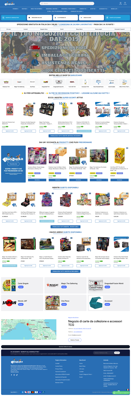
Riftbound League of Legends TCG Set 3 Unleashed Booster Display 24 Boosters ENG (46, 213)
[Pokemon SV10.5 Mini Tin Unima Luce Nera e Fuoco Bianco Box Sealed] (84, 109)
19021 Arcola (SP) (107, 370)
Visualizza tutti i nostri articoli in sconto (65, 135)
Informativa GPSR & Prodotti (62, 374)
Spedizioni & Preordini (61, 377)
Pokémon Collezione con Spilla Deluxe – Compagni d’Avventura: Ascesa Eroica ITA (102, 213)
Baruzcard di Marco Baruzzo (110, 363)
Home (80, 363)
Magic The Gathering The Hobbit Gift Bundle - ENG (98, 167)
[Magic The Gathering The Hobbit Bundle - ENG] (28, 244)
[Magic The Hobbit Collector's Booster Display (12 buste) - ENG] (9, 244)
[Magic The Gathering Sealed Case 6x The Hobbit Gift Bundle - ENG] (78, 156)
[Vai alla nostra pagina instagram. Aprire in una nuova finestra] (14, 375)
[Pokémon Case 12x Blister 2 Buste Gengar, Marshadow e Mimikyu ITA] (58, 156)
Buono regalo (98, 29)
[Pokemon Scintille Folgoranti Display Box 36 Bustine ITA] (28, 109)
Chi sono (8, 29)
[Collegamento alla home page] (17, 361)
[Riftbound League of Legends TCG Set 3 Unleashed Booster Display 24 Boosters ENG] (46, 199)
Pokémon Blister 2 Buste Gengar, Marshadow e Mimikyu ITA (36, 167)
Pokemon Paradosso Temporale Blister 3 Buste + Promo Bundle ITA (121, 123)
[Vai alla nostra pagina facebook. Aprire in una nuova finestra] (11, 375)
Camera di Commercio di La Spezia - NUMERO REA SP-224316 (110, 384)
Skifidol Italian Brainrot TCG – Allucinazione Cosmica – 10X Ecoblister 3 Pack (65, 123)
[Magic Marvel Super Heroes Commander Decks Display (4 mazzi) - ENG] (102, 244)
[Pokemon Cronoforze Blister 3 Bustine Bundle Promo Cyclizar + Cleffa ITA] (102, 109)
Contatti (26, 29)
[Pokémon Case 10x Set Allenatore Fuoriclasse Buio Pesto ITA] (84, 244)
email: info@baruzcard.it (109, 376)
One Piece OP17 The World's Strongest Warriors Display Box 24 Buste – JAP (119, 168)
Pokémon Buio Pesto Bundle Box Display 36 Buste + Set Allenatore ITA (121, 257)
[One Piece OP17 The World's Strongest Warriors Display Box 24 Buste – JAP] (119, 156)
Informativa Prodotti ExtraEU (62, 379)
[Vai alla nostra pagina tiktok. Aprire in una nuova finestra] (17, 375)
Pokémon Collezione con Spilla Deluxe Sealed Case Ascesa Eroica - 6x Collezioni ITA (121, 213)
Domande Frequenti (120, 29)
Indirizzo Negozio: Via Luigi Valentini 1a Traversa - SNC (110, 366)
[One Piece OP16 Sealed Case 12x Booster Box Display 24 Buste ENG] (28, 199)
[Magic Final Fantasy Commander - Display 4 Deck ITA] (46, 109)
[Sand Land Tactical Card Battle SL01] (9, 109)
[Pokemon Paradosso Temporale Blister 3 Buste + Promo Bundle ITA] (121, 109)
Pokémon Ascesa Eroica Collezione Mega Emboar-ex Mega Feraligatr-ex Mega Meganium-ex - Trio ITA (84, 213)
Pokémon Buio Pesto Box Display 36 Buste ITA (64, 257)
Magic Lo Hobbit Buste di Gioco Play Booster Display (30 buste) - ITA (46, 257)
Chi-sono (81, 369)
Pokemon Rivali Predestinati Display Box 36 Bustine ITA (65, 212)
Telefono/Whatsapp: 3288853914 (108, 379)
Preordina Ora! (13, 164)
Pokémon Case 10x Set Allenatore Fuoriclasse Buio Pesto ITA (83, 257)
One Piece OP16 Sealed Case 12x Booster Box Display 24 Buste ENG (28, 213)
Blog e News (79, 29)
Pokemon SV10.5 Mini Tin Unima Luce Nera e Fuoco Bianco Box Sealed (83, 123)
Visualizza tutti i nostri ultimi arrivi (65, 271)
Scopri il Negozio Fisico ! (85, 374)
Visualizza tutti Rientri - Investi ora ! (65, 226)
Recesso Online (59, 382)
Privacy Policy (59, 369)
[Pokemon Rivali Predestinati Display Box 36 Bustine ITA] (65, 199)
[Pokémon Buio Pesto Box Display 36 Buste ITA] (65, 244)
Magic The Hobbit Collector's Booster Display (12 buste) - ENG (9, 257)
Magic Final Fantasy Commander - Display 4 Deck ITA (45, 123)
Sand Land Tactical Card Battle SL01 (8, 122)
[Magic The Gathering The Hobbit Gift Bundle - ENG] (99, 156)
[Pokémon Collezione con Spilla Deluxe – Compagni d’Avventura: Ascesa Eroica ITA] (102, 199)
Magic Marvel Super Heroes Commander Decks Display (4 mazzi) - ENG (102, 257)
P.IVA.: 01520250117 (108, 373)
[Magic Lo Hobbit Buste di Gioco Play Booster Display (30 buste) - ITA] (46, 244)
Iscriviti (117, 352)
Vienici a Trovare (74, 340)
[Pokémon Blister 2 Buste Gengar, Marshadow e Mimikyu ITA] (37, 156)
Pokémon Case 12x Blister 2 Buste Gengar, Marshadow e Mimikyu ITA (57, 167)
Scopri (20, 287)
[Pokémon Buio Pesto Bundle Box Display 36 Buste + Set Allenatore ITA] (121, 244)
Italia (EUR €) (14, 392)
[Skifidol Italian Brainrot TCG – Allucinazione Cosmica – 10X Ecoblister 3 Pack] (65, 109)
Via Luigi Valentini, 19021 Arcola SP (82, 328)
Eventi (61, 29)
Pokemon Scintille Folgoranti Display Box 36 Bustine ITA (28, 122)
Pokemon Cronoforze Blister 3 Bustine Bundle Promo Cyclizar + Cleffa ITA (102, 123)
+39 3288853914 (77, 331)
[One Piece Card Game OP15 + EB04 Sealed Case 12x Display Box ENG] (9, 199)
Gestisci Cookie (15, 372)
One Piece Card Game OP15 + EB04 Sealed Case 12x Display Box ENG (9, 213)
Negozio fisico (43, 29)
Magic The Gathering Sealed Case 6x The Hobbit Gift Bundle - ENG (77, 167)
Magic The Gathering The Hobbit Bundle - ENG (27, 257)
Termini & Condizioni (60, 371)
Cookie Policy (58, 366)
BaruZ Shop (82, 366)
